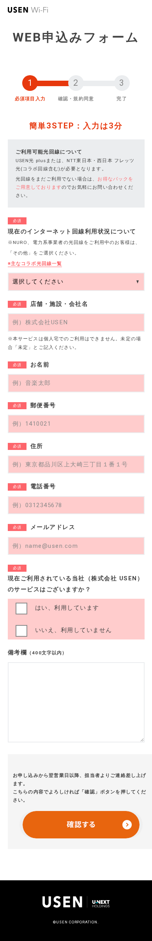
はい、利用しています (67, 607)
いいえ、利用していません (73, 630)
